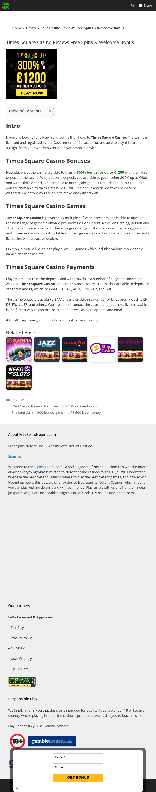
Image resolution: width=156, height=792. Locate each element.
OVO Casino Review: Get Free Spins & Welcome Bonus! (55, 406)
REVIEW (18, 400)
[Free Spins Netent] (5, 5)
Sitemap (14, 456)
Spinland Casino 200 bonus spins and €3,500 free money (56, 412)
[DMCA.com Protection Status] (78, 592)
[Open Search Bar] (133, 5)
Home (17, 28)
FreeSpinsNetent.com (45, 466)
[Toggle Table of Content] (48, 111)
